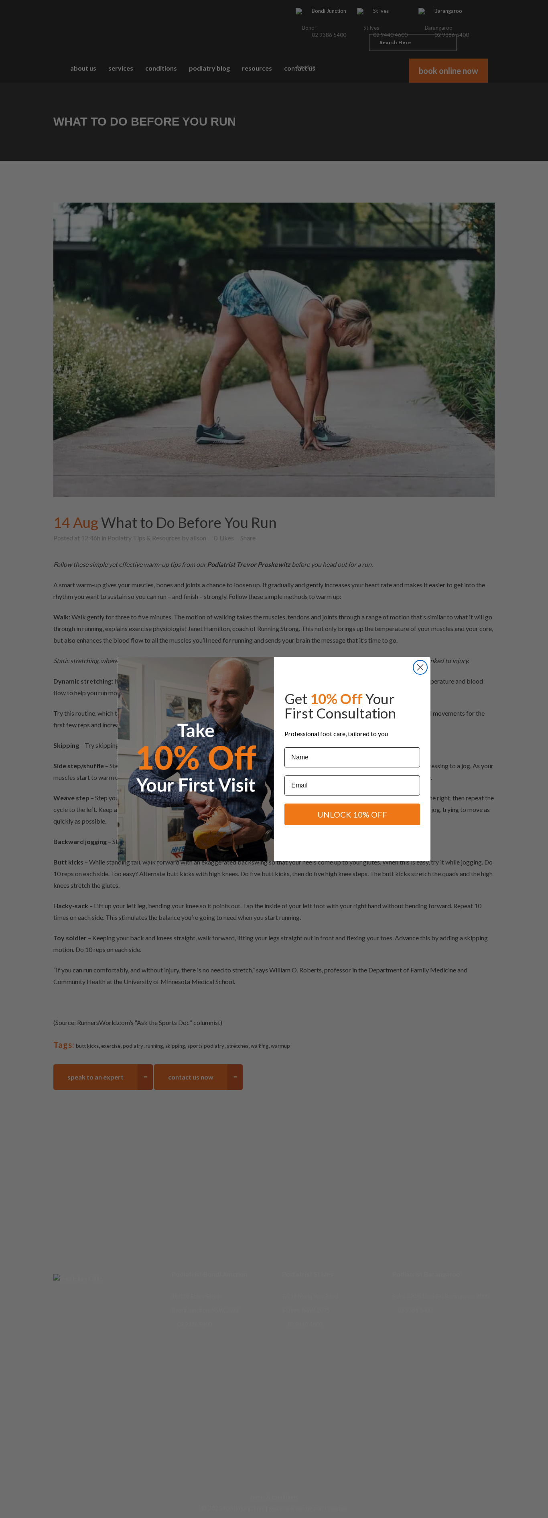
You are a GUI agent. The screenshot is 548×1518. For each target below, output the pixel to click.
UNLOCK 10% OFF (352, 814)
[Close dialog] (420, 667)
